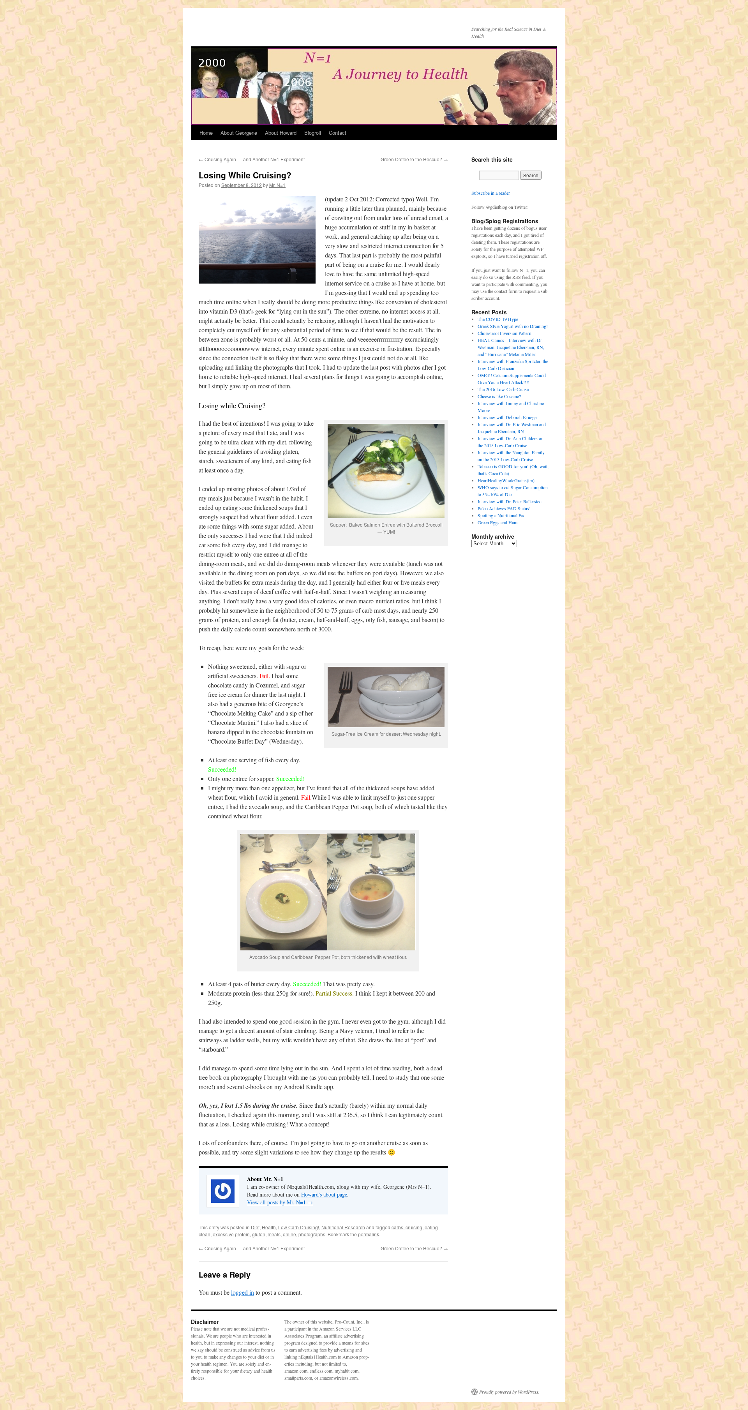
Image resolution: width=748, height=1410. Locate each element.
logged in (242, 1292)
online (289, 1234)
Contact (337, 132)
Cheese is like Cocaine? (499, 396)
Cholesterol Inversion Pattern (504, 333)
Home (206, 132)
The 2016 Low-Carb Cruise (503, 389)
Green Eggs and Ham (497, 522)
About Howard (280, 132)
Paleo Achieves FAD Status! (504, 508)
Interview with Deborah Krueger (508, 417)
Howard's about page (324, 1194)
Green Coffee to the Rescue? (414, 159)
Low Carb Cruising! (298, 1227)
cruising (414, 1227)
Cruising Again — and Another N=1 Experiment (252, 159)
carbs (397, 1227)
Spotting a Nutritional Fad (502, 515)
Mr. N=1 (277, 185)
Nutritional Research (343, 1227)
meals (274, 1234)
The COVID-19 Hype (498, 319)
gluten (258, 1234)
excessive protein (231, 1234)
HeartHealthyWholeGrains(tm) (506, 480)
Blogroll (312, 132)
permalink (368, 1234)
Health (269, 1227)
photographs (311, 1234)
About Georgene (239, 132)
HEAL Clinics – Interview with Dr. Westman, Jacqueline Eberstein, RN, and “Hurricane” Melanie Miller (511, 347)
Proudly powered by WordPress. (509, 1392)
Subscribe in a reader (490, 193)
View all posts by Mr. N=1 (280, 1202)
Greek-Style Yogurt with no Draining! (513, 326)
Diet (255, 1227)
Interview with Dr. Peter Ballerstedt (510, 501)
